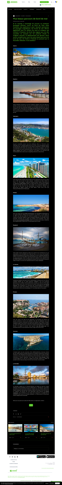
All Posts (10, 9)
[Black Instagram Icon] (12, 457)
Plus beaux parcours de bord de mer (46, 434)
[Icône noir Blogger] (17, 457)
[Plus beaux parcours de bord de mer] (47, 428)
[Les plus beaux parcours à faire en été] (15, 428)
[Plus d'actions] (48, 16)
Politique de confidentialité (9, 483)
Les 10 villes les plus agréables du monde (29, 434)
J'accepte (57, 483)
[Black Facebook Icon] (10, 457)
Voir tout (52, 422)
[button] (44, 2)
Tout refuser (52, 483)
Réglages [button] (46, 483)
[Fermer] (60, 483)
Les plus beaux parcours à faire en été (15, 434)
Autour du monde (18, 9)
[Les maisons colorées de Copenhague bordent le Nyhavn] (31, 428)
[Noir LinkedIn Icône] (15, 457)
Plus (44, 9)
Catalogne (32, 9)
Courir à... (26, 9)
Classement (38, 9)
